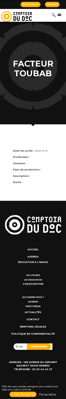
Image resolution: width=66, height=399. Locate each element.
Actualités (33, 312)
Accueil (33, 249)
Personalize (47, 394)
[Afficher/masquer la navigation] (59, 15)
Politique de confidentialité (33, 333)
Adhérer (52, 4)
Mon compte (30, 4)
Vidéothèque (33, 306)
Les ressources (33, 280)
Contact (33, 319)
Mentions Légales (33, 326)
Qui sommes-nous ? (33, 297)
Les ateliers (33, 275)
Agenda (33, 256)
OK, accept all (24, 394)
